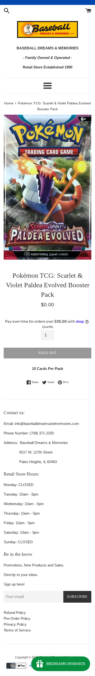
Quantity (47, 327)
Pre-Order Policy (17, 618)
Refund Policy (15, 612)
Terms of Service (17, 630)
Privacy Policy (15, 624)
